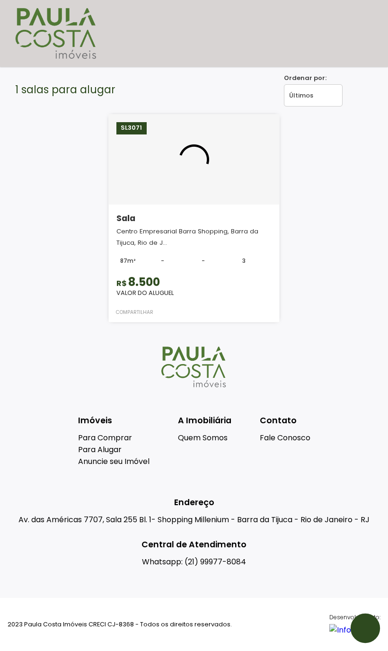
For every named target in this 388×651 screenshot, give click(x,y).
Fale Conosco (285, 437)
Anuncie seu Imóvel (114, 461)
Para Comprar (105, 437)
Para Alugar (100, 449)
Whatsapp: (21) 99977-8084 (194, 561)
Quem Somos (203, 437)
